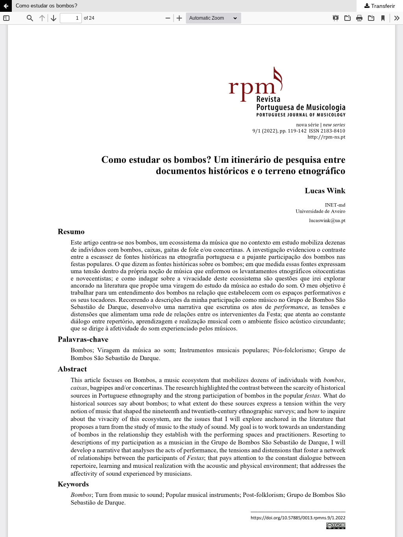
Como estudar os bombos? (46, 6)
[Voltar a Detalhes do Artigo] (6, 6)
